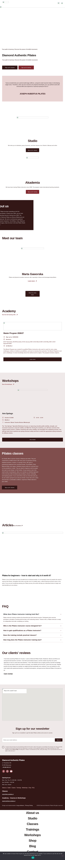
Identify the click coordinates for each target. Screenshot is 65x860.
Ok (33, 857)
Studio (9, 787)
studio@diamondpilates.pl (8, 794)
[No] (62, 855)
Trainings (18, 787)
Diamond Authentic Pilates (13, 760)
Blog (32, 846)
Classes (13, 787)
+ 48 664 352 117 (6, 767)
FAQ (33, 787)
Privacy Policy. (16, 749)
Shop (29, 787)
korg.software (20, 805)
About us (4, 787)
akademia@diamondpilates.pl (8, 801)
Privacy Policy (29, 805)
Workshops (25, 787)
